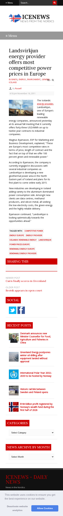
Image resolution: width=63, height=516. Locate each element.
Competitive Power (34, 231)
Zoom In (53, 80)
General (46, 79)
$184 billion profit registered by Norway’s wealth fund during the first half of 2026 (37, 407)
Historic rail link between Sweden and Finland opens (34, 391)
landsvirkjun (45, 240)
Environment (34, 79)
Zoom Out (48, 80)
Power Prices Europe (20, 244)
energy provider (45, 103)
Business (13, 79)
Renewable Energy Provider (23, 253)
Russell (18, 88)
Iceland (13, 82)
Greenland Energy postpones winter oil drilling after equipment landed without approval (35, 357)
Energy (22, 79)
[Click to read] (14, 338)
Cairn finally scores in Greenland (26, 281)
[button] (46, 498)
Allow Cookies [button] (45, 508)
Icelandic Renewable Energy (23, 240)
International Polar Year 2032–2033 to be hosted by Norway (36, 374)
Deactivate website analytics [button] (17, 508)
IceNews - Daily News (26, 479)
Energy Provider (34, 235)
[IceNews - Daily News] (31, 24)
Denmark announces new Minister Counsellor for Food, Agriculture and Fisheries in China (35, 338)
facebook (21, 310)
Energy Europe (17, 235)
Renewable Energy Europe (22, 249)
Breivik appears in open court (24, 290)
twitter (12, 310)
